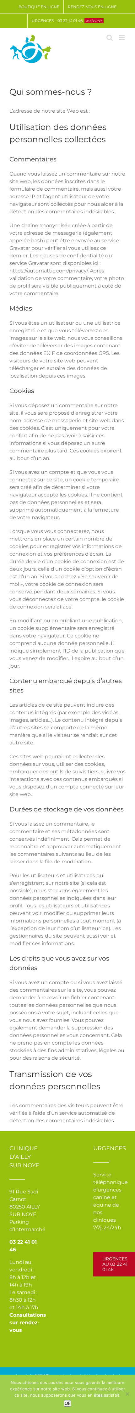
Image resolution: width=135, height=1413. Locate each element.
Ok (67, 1403)
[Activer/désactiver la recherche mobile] (109, 37)
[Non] (127, 1394)
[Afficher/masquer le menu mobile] (122, 37)
